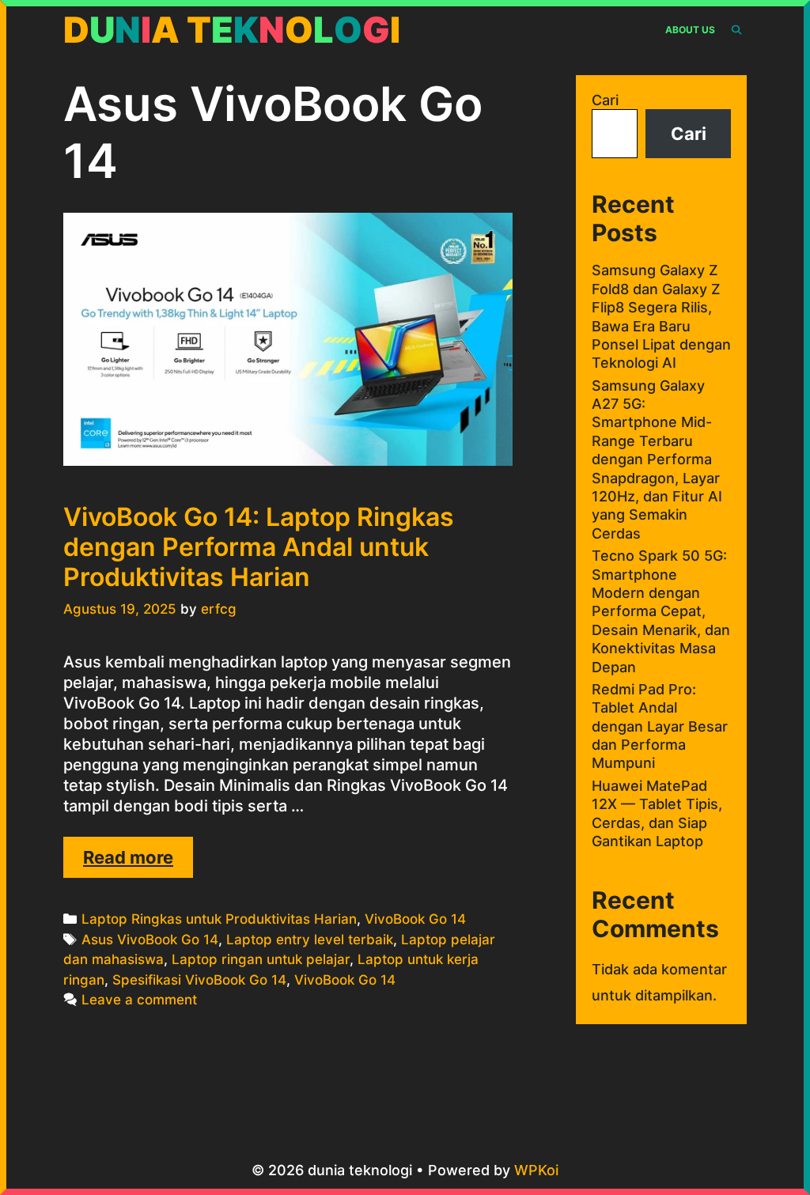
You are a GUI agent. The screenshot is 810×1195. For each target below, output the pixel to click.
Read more (138, 862)
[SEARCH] (737, 29)
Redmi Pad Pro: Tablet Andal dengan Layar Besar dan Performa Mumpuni (660, 726)
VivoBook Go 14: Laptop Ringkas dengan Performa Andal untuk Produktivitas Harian (258, 547)
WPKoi (536, 1170)
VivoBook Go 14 (415, 919)
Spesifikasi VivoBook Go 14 (199, 980)
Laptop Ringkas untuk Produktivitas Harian (219, 919)
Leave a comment (139, 1000)
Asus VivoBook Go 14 (149, 939)
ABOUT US (690, 30)
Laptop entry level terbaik (309, 939)
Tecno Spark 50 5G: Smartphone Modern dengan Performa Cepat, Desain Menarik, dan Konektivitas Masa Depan (661, 611)
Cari (605, 100)
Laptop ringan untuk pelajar (261, 959)
